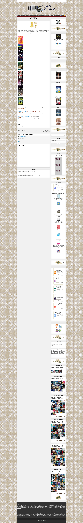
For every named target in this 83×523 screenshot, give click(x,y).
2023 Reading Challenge (58, 185)
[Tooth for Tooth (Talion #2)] (64, 402)
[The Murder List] (61, 428)
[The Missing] (61, 476)
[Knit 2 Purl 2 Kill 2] (56, 412)
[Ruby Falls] (59, 388)
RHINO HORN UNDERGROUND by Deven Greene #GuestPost (26, 171)
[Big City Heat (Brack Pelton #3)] (62, 484)
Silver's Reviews (22, 136)
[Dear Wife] (62, 431)
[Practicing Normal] (57, 484)
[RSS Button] (64, 15)
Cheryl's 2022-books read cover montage (57, 368)
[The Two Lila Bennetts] (52, 431)
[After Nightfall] (56, 452)
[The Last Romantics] (57, 436)
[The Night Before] (64, 431)
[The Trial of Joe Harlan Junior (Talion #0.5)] (52, 404)
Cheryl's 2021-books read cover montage (57, 379)
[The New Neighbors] (54, 455)
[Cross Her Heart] (52, 455)
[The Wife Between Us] (59, 465)
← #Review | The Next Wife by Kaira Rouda (23, 130)
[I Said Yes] (61, 383)
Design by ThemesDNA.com (41, 521)
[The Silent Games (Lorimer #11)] (64, 465)
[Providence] (59, 452)
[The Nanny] (54, 428)
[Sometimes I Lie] (52, 479)
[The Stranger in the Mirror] (52, 391)
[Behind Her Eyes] (64, 489)
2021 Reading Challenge (58, 278)
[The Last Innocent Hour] (62, 489)
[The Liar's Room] (57, 452)
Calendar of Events (45, 15)
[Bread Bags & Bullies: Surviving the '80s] (62, 426)
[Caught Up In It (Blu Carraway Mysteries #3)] (54, 436)
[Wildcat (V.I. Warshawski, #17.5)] (54, 489)
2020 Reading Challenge (58, 286)
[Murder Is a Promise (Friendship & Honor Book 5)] (62, 460)
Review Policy (21, 15)
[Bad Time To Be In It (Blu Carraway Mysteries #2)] (61, 460)
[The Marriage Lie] (54, 460)
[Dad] (54, 383)
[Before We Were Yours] (54, 452)
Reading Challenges (34, 15)
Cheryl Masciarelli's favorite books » (60, 392)
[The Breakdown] (52, 481)
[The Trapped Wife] (57, 383)
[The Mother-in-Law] (52, 407)
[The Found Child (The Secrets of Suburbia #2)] (57, 455)
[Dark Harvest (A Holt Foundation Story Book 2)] (61, 481)
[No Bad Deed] (62, 412)
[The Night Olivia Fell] (61, 436)
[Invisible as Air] (61, 426)
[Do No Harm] (59, 391)
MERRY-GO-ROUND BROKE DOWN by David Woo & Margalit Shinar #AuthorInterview (30, 175)
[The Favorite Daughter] (62, 436)
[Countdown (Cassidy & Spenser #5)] (64, 476)
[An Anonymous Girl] (62, 452)
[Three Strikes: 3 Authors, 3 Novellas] (56, 455)
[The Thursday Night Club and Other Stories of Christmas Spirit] (62, 476)
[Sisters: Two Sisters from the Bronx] (57, 407)
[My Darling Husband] (61, 372)
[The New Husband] (56, 426)
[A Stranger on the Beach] (56, 431)
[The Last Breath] (64, 455)
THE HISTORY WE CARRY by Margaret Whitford (24, 174)
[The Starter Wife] (56, 428)
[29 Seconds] (64, 426)
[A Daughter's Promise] (62, 479)
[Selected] (56, 460)
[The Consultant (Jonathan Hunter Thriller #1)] (59, 460)
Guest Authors (40, 15)
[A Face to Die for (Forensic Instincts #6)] (52, 484)
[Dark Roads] (56, 388)
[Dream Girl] (54, 388)
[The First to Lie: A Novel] (54, 407)
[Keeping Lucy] (59, 428)
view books (62, 275)
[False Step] (62, 428)
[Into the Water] (64, 452)
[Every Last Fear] (54, 391)
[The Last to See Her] (56, 402)
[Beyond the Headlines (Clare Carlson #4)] (54, 402)
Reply (19, 142)
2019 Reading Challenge (58, 295)
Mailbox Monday (34, 18)
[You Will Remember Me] (57, 391)
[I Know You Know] (52, 452)
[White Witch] (54, 465)
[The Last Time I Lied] (64, 460)
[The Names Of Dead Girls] (59, 479)
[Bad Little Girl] (62, 465)
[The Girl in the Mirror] (56, 404)
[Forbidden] (56, 484)
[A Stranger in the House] (61, 452)
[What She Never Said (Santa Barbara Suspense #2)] (54, 431)
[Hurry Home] (61, 407)
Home (18, 15)
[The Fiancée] (61, 388)
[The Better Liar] (54, 415)
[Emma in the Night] (56, 407)
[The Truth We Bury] (54, 484)
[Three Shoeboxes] (52, 465)
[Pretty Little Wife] (57, 402)
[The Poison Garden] (59, 426)
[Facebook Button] (61, 15)
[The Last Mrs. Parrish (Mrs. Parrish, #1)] (61, 455)
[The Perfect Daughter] (61, 391)
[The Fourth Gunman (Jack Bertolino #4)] (57, 465)
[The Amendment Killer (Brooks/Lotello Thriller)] (56, 476)
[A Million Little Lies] (59, 407)
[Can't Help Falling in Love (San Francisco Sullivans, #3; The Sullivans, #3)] (54, 481)
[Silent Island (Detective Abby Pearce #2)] (59, 383)
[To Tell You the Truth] (57, 404)
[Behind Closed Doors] (57, 489)
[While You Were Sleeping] (52, 489)
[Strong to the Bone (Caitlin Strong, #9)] (56, 479)
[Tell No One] (56, 436)
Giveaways (29, 15)
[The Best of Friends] (56, 391)
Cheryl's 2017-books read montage (57, 472)
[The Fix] (61, 465)
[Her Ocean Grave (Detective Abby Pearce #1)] (52, 388)
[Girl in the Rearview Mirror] (57, 431)
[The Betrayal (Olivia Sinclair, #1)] (62, 391)
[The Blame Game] (52, 372)
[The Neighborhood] (54, 426)
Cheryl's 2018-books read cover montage (57, 445)
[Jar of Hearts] (62, 455)
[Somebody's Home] (59, 372)
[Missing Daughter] (52, 383)
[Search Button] (65, 15)
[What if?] (62, 404)
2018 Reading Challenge (58, 304)
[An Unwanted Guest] (59, 455)
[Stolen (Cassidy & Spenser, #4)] (61, 489)
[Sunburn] (64, 428)
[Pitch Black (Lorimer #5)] (64, 484)
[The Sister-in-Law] (64, 383)
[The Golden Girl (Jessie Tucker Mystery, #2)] (62, 407)
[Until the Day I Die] (52, 436)
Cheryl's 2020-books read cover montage (57, 398)
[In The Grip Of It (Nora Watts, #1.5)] (57, 460)
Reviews (25, 15)
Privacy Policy (54, 15)
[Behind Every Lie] (64, 412)
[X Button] (60, 15)
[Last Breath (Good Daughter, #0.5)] (62, 481)
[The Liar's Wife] (56, 383)
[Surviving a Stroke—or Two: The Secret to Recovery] (61, 479)
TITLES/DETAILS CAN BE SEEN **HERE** (58, 193)
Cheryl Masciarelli (58, 187)
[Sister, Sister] (64, 479)
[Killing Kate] (59, 489)
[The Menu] (64, 407)
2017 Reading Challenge (58, 312)
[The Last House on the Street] (57, 372)
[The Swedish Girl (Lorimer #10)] (57, 476)
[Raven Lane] (57, 426)
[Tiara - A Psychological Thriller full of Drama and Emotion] (57, 439)
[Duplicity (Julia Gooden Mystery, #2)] (64, 481)
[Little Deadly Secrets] (59, 402)
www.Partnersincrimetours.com (58, 39)
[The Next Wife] (64, 388)
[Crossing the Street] (61, 484)
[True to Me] (52, 426)
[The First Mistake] (59, 431)
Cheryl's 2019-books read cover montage (57, 421)
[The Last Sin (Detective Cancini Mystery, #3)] (56, 489)
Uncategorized (34, 17)
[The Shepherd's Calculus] (56, 465)
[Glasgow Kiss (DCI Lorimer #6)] (59, 484)
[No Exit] (64, 436)
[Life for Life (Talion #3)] (62, 402)
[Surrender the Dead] (52, 402)
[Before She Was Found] (61, 431)
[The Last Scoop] (61, 412)
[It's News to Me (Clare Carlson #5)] (54, 372)
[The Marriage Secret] (56, 372)
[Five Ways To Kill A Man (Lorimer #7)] (59, 481)
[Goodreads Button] (62, 15)
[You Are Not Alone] (59, 412)
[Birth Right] (52, 428)
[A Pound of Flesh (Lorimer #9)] (54, 479)
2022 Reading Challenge (58, 269)
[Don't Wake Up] (59, 436)
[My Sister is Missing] (52, 412)
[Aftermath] (62, 383)
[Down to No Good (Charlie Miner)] (57, 479)
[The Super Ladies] (52, 460)
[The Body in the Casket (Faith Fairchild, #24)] (59, 476)
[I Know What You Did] (62, 388)
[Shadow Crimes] (52, 476)
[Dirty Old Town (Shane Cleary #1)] (57, 412)
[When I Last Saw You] (57, 388)
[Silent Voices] (57, 428)
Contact (50, 15)
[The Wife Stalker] (54, 412)
